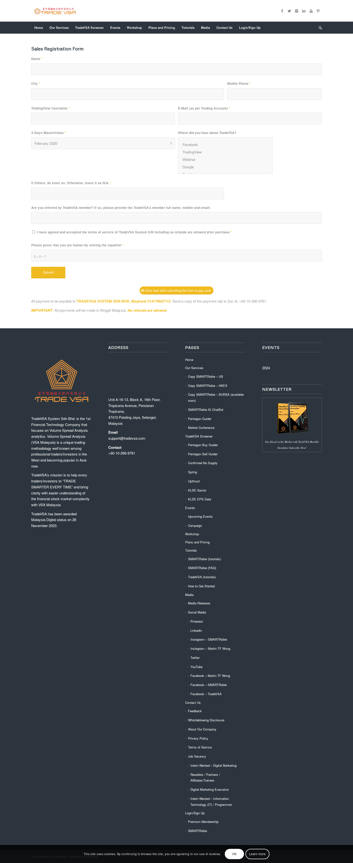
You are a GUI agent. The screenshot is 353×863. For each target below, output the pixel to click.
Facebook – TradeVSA (206, 694)
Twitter (195, 657)
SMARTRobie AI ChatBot (205, 409)
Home (189, 359)
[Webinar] (225, 159)
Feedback (195, 711)
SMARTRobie (197, 830)
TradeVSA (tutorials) (202, 577)
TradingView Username (50, 108)
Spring (192, 472)
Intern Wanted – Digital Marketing (213, 765)
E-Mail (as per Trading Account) (204, 108)
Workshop (192, 534)
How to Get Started (201, 586)
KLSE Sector (197, 490)
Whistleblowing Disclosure (206, 720)
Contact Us (193, 702)
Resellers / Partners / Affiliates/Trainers (205, 777)
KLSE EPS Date (199, 499)
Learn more (257, 854)
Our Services (194, 367)
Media (189, 594)
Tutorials (191, 550)
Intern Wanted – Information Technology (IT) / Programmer (211, 801)
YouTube (196, 666)
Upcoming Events (200, 516)
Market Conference (201, 427)
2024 (266, 367)
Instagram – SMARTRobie (208, 639)
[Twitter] (289, 10)
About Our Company (202, 729)
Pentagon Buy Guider (203, 445)
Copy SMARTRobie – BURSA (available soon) (216, 397)
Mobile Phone (239, 83)
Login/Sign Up (195, 813)
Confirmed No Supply (203, 463)
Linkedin (196, 630)
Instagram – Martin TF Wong (210, 648)
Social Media (197, 612)
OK (234, 854)
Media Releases (199, 603)
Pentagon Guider (199, 418)
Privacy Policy (198, 738)
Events (190, 507)
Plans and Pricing (197, 542)
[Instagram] (296, 10)
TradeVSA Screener (199, 436)
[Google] (225, 166)
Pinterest (196, 621)
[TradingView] (225, 152)
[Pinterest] (318, 10)
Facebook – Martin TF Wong (210, 675)
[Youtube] (311, 10)
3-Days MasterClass (48, 132)
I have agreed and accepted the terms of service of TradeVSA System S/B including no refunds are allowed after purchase (134, 232)
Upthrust (194, 481)
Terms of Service (200, 747)
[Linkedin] (303, 10)
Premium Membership (203, 821)
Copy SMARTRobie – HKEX (207, 385)
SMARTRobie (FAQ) (202, 567)
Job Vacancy (197, 756)
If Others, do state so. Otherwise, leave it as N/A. (71, 182)
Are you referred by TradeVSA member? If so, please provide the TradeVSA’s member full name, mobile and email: (121, 207)
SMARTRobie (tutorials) (204, 559)
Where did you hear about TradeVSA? (207, 132)
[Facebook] (282, 10)
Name (37, 58)
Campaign (195, 525)
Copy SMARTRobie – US (205, 376)
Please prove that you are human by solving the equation (77, 245)
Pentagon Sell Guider (203, 454)
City (35, 83)
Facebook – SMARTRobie (208, 684)
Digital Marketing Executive (209, 789)
